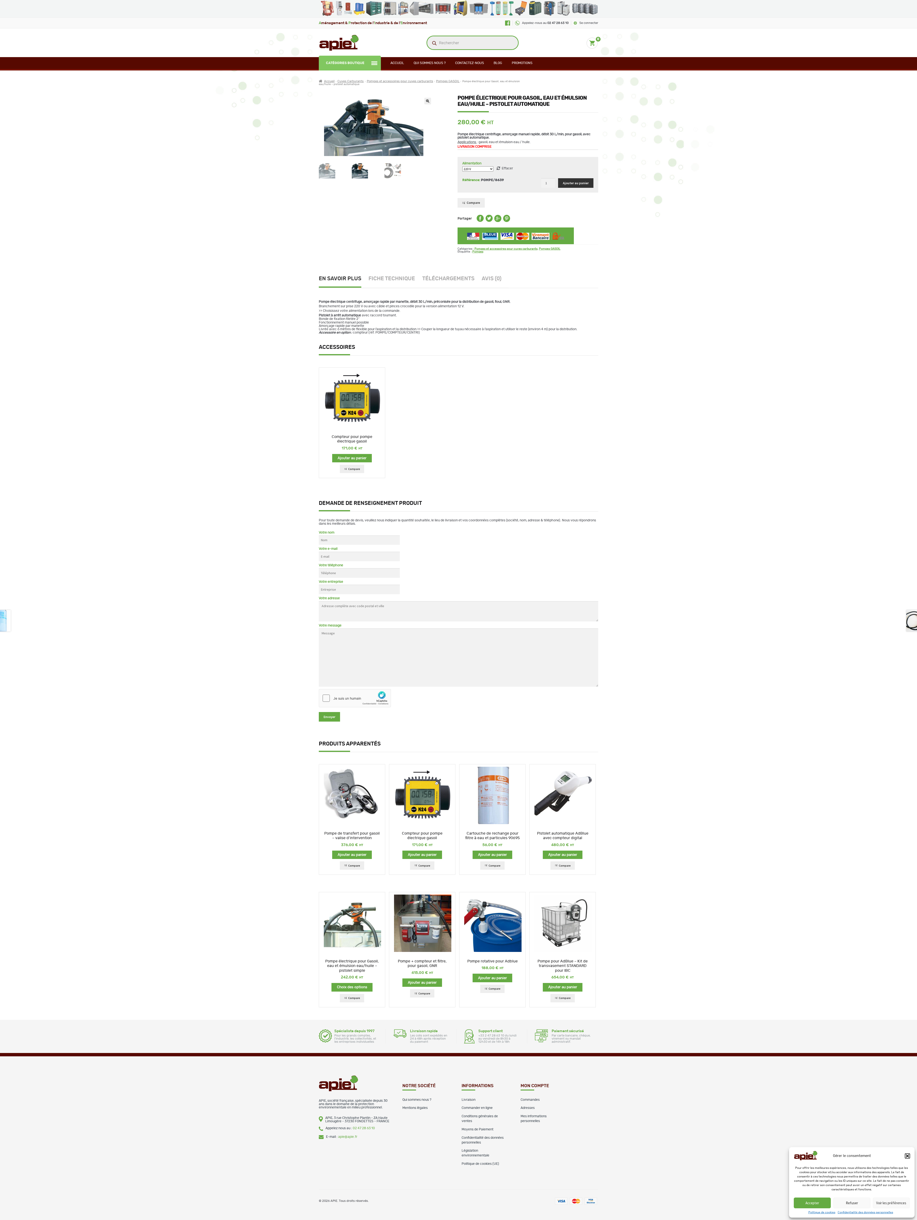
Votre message (330, 625)
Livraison (468, 1099)
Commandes (530, 1099)
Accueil (397, 63)
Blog (498, 63)
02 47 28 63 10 (364, 1128)
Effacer (507, 168)
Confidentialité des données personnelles (865, 1212)
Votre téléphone (331, 565)
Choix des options (352, 987)
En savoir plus (340, 278)
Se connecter (588, 23)
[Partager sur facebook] (480, 221)
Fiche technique (391, 278)
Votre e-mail (328, 549)
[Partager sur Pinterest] (506, 221)
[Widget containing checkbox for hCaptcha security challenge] (355, 698)
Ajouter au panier (576, 183)
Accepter (812, 1203)
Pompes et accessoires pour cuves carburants (400, 81)
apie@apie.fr (347, 1137)
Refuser (852, 1203)
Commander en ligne (477, 1108)
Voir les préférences (891, 1203)
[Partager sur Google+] (497, 221)
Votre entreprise (331, 581)
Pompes (477, 251)
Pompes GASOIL (447, 81)
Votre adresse (329, 598)
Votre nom (326, 532)
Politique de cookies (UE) (480, 1164)
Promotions (522, 63)
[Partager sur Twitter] (489, 221)
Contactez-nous (469, 63)
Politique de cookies (821, 1212)
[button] (907, 1156)
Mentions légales (415, 1108)
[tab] (343, 279)
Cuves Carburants (350, 81)
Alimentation (471, 163)
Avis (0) (491, 278)
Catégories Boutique (345, 63)
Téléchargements (448, 278)
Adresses (528, 1108)
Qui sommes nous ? (430, 63)
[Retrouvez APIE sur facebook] (507, 23)
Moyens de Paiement (477, 1129)
